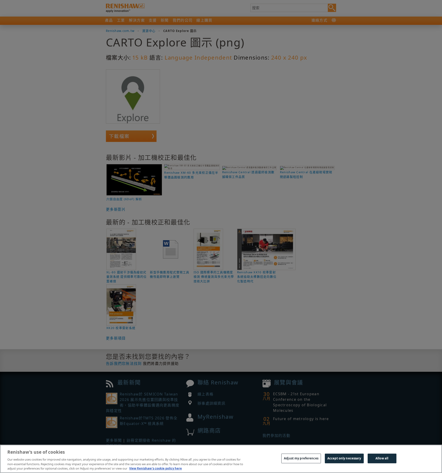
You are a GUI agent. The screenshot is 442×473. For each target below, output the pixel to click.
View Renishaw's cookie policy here (155, 468)
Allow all (381, 458)
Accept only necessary (344, 458)
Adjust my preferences (301, 458)
